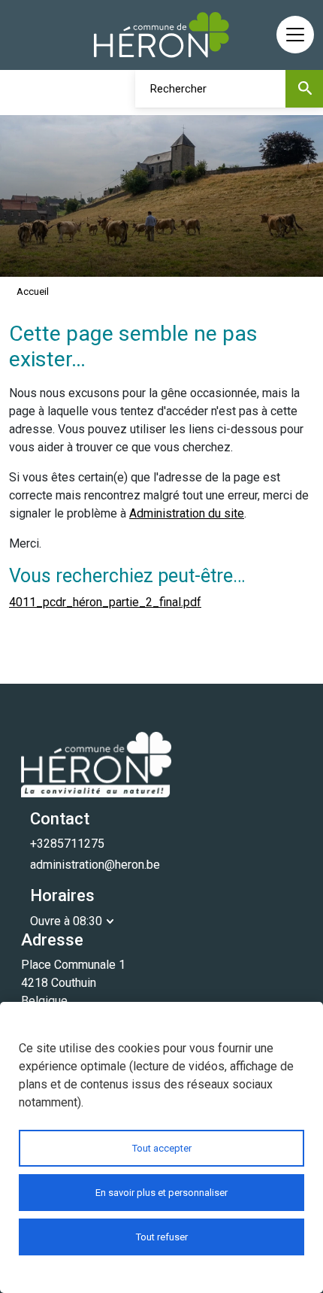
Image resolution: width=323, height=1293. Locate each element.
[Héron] (161, 35)
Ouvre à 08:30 (66, 921)
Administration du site (186, 513)
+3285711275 (67, 843)
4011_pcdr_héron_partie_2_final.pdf (105, 602)
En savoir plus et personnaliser (161, 1192)
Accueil (33, 291)
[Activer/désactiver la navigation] (295, 34)
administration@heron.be (95, 864)
